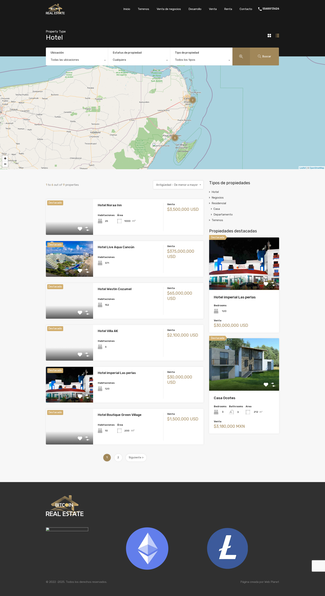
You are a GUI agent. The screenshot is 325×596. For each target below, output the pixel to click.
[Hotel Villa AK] (156, 148)
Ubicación (57, 52)
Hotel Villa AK (108, 331)
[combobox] (77, 60)
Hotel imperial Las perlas (117, 373)
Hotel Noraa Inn (110, 205)
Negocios (218, 197)
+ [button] (5, 158)
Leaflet (303, 167)
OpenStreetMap (317, 167)
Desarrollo (194, 9)
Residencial (219, 203)
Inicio (126, 9)
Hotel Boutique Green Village (119, 415)
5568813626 (271, 8)
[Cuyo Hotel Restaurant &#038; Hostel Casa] (131, 66)
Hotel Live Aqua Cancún (116, 247)
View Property (244, 279)
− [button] (5, 164)
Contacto (246, 9)
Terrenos (143, 9)
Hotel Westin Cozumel (114, 289)
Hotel (215, 192)
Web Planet (271, 582)
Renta (228, 9)
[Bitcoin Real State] (55, 12)
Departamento (223, 214)
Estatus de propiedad (127, 52)
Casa (216, 209)
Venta (213, 9)
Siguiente (135, 457)
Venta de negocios (169, 9)
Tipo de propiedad (187, 52)
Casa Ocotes (224, 398)
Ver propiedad (69, 227)
